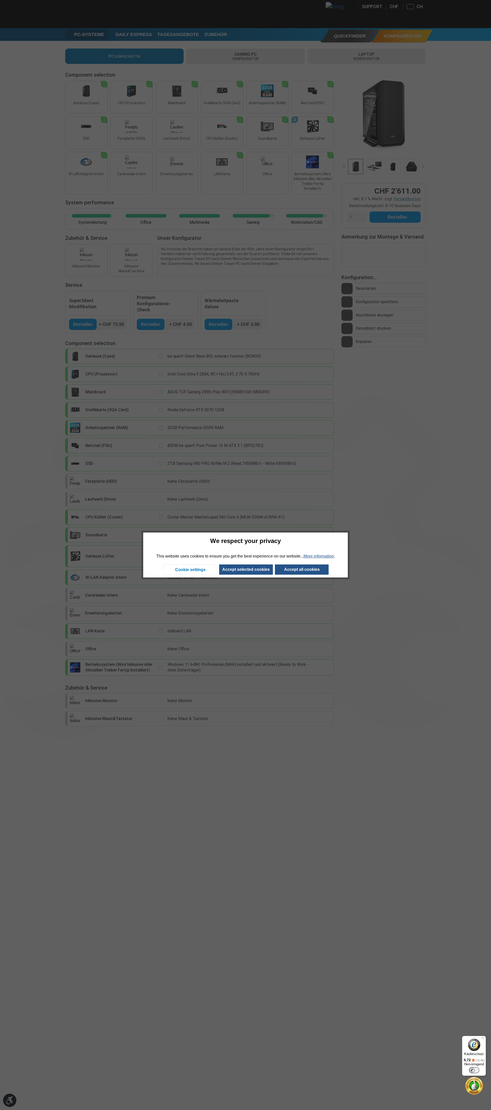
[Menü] (483, 1039)
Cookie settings (190, 570)
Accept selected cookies (246, 569)
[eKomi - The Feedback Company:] (474, 1085)
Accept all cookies (302, 569)
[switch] (474, 1070)
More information (319, 556)
